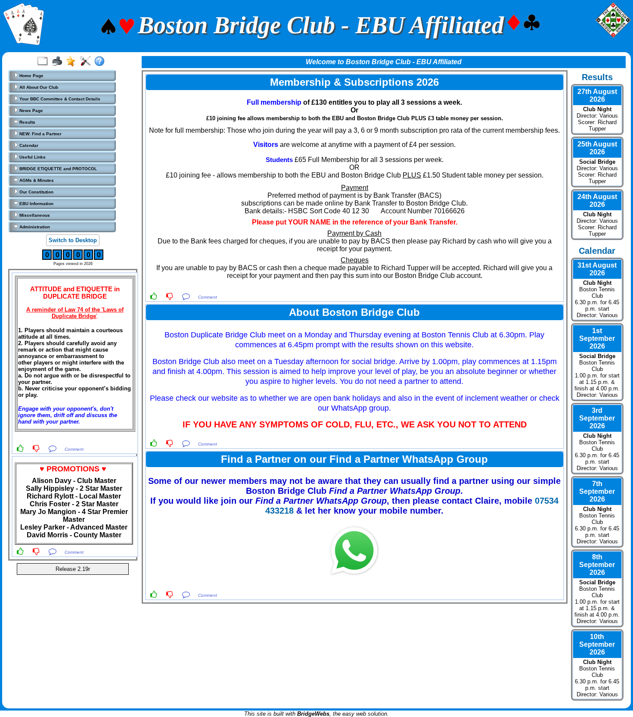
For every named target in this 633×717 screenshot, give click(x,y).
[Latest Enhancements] (73, 61)
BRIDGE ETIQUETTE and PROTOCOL (57, 168)
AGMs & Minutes (36, 180)
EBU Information (35, 203)
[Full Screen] (44, 61)
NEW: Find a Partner (40, 133)
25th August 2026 (597, 148)
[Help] (101, 61)
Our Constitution (35, 192)
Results (26, 122)
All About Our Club (38, 87)
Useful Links (32, 157)
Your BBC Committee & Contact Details (59, 99)
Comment (74, 449)
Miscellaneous (34, 215)
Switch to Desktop (73, 240)
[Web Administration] (87, 61)
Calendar (28, 145)
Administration (34, 226)
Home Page (30, 75)
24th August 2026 (597, 200)
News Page (30, 110)
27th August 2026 (597, 95)
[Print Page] (59, 61)
